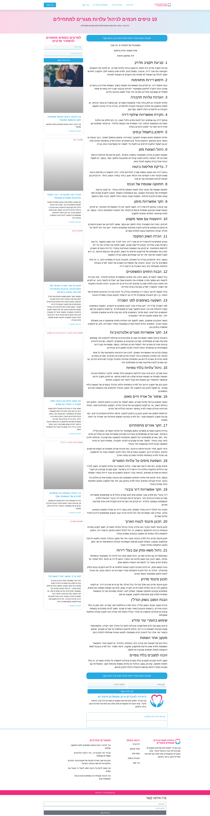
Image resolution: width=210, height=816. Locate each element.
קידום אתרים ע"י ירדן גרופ (105, 793)
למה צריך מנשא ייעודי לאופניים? (64, 576)
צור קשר (85, 5)
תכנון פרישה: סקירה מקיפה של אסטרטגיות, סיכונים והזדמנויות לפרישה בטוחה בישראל (65, 288)
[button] (89, 716)
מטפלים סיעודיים (100, 5)
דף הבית (129, 5)
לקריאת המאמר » (74, 131)
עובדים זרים (117, 5)
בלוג (119, 26)
